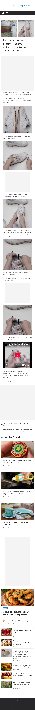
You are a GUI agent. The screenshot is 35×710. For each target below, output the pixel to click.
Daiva (12, 54)
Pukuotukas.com (17, 5)
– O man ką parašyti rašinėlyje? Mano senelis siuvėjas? (17, 424)
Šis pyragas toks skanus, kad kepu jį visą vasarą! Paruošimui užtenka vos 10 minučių (22, 642)
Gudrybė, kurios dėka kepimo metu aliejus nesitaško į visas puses (16, 492)
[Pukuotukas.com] (3, 13)
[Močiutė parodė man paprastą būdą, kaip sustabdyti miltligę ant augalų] (6, 685)
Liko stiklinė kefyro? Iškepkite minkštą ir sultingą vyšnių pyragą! (22, 674)
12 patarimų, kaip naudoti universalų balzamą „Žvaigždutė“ (17, 461)
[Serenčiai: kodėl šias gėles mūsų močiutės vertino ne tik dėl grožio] (6, 667)
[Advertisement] (17, 73)
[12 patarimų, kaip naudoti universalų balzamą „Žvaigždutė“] (17, 442)
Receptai (5, 608)
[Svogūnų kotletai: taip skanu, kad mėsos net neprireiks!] (17, 597)
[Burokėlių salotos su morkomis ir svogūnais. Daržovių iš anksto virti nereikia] (6, 633)
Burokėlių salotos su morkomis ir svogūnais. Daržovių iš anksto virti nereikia (22, 632)
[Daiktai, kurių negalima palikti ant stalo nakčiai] (17, 504)
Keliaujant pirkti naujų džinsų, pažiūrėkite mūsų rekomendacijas (17, 431)
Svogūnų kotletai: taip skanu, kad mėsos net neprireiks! (16, 613)
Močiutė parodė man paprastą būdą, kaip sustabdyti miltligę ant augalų (22, 684)
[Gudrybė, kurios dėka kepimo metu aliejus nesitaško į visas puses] (17, 473)
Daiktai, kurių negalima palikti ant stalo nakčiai (15, 523)
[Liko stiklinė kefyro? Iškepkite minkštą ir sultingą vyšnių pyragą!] (6, 676)
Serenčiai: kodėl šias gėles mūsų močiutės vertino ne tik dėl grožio (22, 666)
